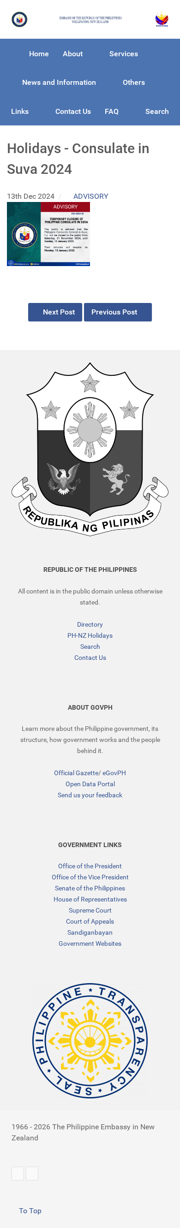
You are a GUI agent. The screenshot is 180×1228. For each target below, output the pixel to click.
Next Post (58, 312)
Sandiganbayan (90, 932)
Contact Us (90, 657)
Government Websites (90, 943)
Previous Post (115, 312)
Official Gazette (76, 773)
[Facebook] (32, 1173)
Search (90, 646)
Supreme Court (90, 910)
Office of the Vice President (90, 877)
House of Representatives (90, 899)
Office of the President (90, 866)
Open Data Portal (90, 784)
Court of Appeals (90, 921)
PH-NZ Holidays (90, 635)
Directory (90, 624)
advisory (90, 196)
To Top (29, 1210)
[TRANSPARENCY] (90, 1040)
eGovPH (114, 773)
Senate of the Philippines (90, 888)
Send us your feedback (90, 795)
